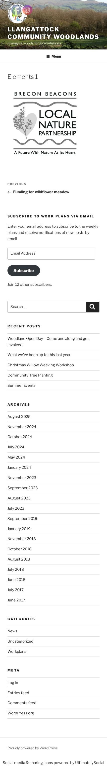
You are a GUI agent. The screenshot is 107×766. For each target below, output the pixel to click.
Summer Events (21, 385)
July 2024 (15, 447)
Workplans (16, 651)
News (12, 631)
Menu (56, 56)
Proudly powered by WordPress (32, 748)
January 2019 (19, 529)
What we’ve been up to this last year (39, 355)
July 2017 (15, 590)
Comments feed (21, 703)
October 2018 (19, 549)
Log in (12, 682)
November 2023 (21, 478)
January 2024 (19, 467)
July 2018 (15, 569)
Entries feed (18, 693)
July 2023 (15, 508)
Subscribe (23, 270)
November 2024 (21, 427)
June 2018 (16, 579)
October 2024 (19, 437)
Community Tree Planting (30, 375)
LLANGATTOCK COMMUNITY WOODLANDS (53, 33)
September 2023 (22, 488)
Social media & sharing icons (28, 763)
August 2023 (19, 498)
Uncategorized (20, 641)
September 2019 (22, 518)
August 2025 (19, 416)
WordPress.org (20, 713)
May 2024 (16, 457)
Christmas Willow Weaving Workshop (40, 365)
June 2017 (16, 600)
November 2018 (21, 539)
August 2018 (18, 559)
